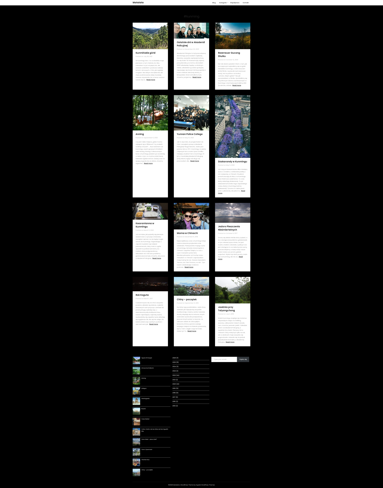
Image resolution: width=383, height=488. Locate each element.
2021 (173, 380)
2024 (174, 367)
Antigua (143, 388)
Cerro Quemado (146, 449)
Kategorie (223, 3)
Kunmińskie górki (145, 52)
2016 (173, 401)
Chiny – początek (187, 299)
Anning (140, 134)
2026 (174, 358)
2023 (174, 371)
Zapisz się (243, 359)
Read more (150, 80)
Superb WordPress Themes (205, 485)
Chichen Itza (145, 460)
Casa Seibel (145, 419)
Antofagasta (145, 398)
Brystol (143, 409)
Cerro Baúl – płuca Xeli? (149, 439)
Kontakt (246, 3)
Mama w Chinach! (187, 233)
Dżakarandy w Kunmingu (232, 161)
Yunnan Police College (190, 134)
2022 (174, 375)
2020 (174, 384)
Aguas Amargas (146, 358)
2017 (173, 397)
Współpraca (234, 3)
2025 (174, 362)
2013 (173, 406)
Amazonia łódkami (147, 368)
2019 (173, 388)
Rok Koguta (142, 295)
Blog (214, 3)
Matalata (138, 2)
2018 (173, 393)
